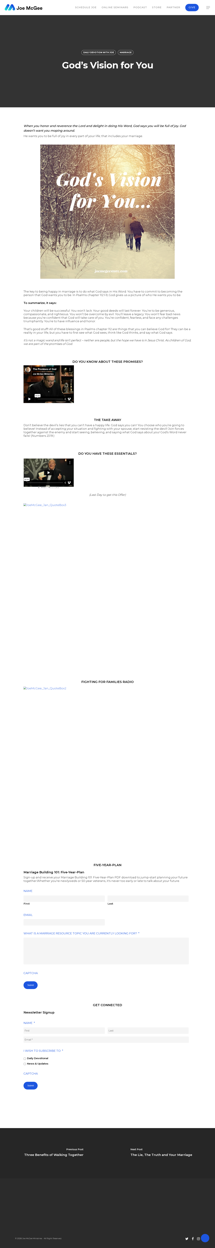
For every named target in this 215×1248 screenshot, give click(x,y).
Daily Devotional (37, 1058)
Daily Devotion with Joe (98, 52)
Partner (173, 7)
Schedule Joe (86, 7)
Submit (30, 985)
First (27, 903)
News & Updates (37, 1063)
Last (111, 903)
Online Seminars (115, 7)
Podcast (140, 7)
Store (157, 7)
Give (192, 7)
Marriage (126, 52)
